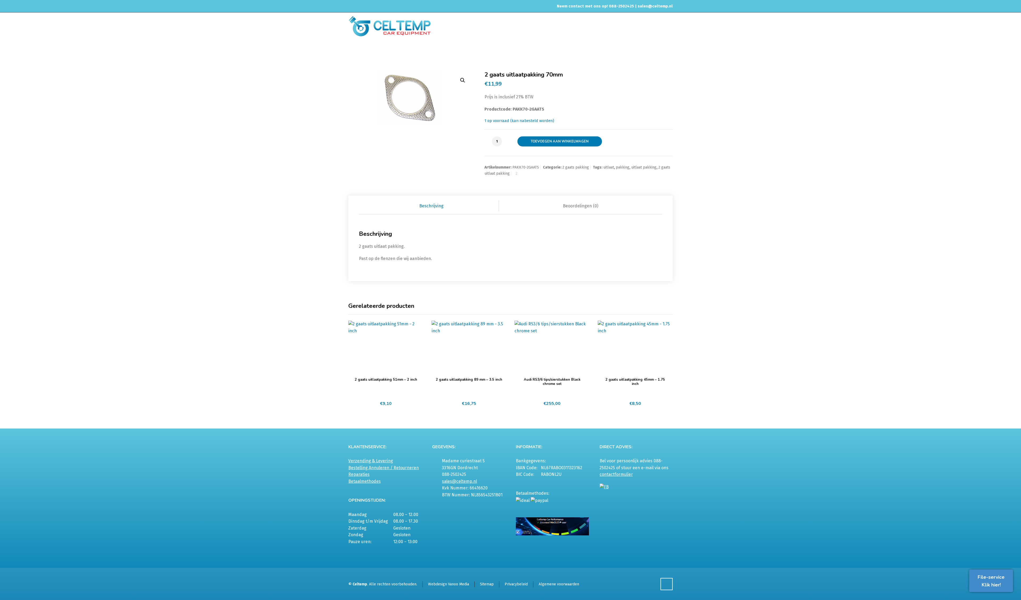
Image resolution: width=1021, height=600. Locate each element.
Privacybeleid (516, 584)
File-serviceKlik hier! (991, 581)
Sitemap (487, 584)
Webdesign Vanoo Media (448, 584)
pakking (622, 167)
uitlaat (608, 167)
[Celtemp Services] (389, 25)
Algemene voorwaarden (559, 584)
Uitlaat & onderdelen (523, 51)
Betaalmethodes (364, 481)
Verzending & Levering (370, 460)
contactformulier (616, 474)
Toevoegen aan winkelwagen (560, 141)
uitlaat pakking (643, 167)
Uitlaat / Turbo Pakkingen (567, 51)
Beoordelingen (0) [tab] (580, 205)
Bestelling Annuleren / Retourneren (383, 467)
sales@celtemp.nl (655, 6)
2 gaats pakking (606, 51)
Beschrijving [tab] (431, 205)
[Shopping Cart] (669, 52)
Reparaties (359, 474)
